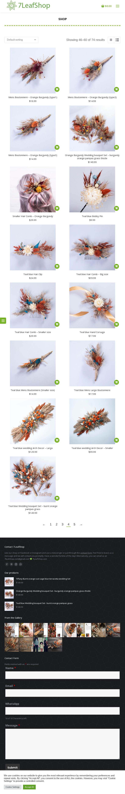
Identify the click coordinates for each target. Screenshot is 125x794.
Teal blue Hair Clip (32, 274)
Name (10, 668)
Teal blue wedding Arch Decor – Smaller (92, 448)
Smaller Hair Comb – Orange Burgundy (33, 216)
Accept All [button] (29, 787)
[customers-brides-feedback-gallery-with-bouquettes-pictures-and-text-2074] (41, 644)
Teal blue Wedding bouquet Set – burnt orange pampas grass (32, 507)
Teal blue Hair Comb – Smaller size (33, 332)
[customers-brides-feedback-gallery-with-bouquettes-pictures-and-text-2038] (55, 630)
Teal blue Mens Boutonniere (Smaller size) (33, 390)
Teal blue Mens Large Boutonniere (92, 390)
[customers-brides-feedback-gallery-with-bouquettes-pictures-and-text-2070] (26, 630)
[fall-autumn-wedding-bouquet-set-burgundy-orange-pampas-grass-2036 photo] (12, 644)
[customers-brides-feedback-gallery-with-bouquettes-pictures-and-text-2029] (84, 630)
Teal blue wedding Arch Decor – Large (33, 448)
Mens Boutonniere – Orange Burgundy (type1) (32, 97)
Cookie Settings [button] (13, 787)
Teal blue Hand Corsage (92, 332)
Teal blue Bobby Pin (92, 216)
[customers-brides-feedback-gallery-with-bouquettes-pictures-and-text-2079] (41, 630)
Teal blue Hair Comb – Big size (92, 274)
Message (12, 725)
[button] (57, 89)
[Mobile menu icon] (117, 6)
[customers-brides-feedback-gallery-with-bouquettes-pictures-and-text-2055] (12, 630)
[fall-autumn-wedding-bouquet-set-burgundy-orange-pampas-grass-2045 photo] (26, 644)
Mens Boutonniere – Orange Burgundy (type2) (92, 97)
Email (10, 686)
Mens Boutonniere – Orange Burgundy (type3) (32, 155)
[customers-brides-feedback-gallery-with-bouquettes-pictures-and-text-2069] (98, 630)
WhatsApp (12, 704)
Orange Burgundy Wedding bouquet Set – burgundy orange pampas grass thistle (92, 157)
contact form (86, 552)
